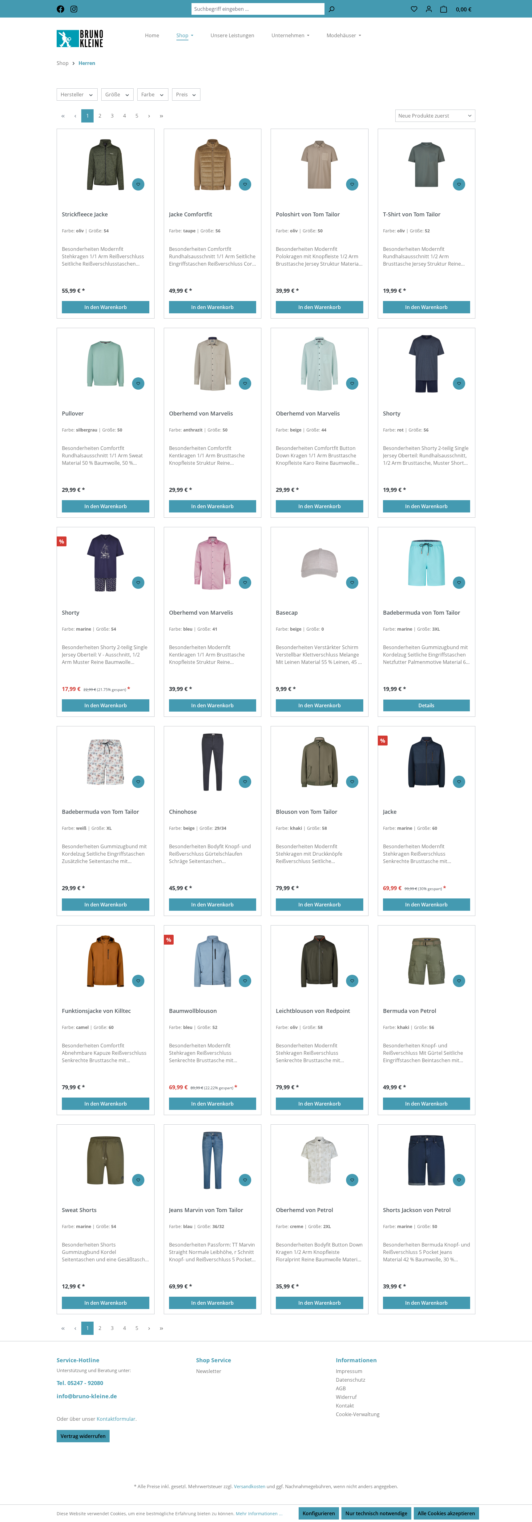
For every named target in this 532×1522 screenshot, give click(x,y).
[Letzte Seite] (161, 115)
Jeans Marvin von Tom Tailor (206, 1210)
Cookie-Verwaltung (358, 1414)
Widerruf (346, 1397)
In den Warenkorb (105, 307)
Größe (113, 94)
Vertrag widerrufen (83, 1436)
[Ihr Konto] (428, 8)
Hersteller (73, 94)
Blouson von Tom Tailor (306, 811)
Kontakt (345, 1405)
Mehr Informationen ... (259, 1513)
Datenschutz (350, 1379)
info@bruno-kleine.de (87, 1396)
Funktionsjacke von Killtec (96, 1010)
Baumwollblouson (193, 1010)
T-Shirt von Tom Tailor (412, 214)
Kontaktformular (116, 1419)
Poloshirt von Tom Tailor (308, 214)
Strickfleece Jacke (85, 214)
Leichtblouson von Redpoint (313, 1010)
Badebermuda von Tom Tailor (421, 612)
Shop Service (213, 1360)
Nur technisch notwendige (376, 1513)
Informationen (356, 1360)
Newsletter (208, 1371)
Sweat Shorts (79, 1210)
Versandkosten (249, 1486)
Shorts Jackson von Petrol (417, 1210)
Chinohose (183, 811)
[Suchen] (331, 9)
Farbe (148, 94)
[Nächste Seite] (149, 115)
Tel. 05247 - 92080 (80, 1383)
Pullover (73, 413)
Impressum (349, 1371)
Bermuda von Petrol (409, 1010)
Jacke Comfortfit (190, 214)
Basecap (287, 612)
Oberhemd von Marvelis (201, 413)
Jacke (390, 811)
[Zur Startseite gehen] (92, 38)
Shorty (392, 413)
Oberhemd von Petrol (304, 1210)
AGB (341, 1388)
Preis (182, 94)
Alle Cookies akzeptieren (446, 1513)
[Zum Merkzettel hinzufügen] (138, 184)
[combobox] (257, 9)
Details (426, 705)
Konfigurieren (319, 1513)
